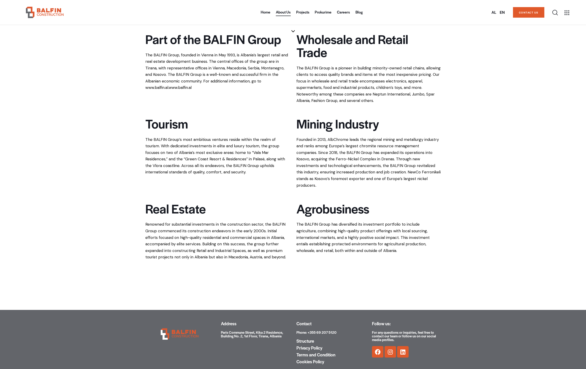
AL (493, 12)
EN (502, 12)
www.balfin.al (180, 87)
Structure (305, 341)
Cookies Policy (310, 361)
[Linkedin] (403, 352)
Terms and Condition (315, 355)
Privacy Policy (309, 348)
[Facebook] (377, 352)
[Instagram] (390, 352)
